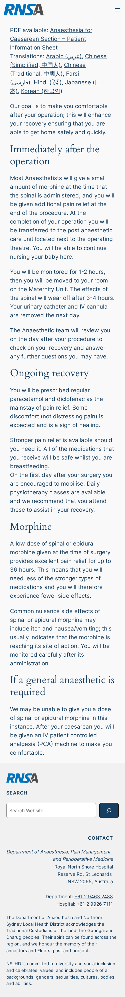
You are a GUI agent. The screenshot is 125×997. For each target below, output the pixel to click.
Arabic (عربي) (64, 56)
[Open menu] (117, 10)
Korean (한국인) (41, 91)
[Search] (109, 810)
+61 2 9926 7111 (95, 904)
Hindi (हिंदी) (48, 82)
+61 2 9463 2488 (93, 896)
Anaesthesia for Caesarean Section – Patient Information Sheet (51, 39)
